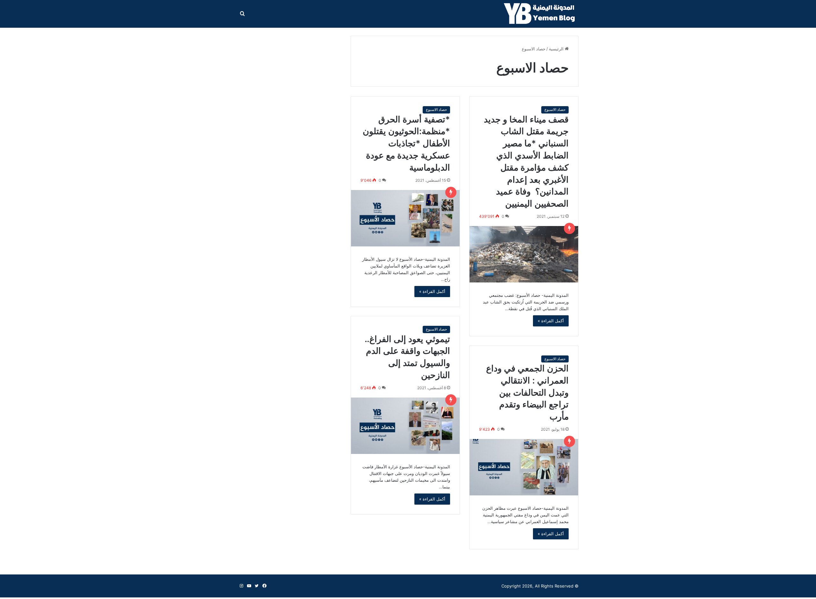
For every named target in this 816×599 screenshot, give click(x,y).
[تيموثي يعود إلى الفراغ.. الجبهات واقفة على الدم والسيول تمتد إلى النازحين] (405, 426)
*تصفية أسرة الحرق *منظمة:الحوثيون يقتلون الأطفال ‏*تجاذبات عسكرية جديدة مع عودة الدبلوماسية (406, 143)
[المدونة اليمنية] (541, 14)
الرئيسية (557, 48)
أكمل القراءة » (551, 320)
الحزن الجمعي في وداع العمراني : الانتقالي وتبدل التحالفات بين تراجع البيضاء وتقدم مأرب (527, 392)
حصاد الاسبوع (554, 109)
